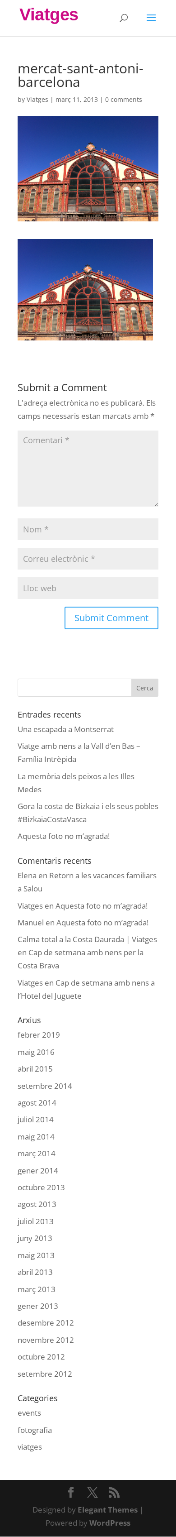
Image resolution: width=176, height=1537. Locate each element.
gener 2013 (38, 1306)
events (29, 1413)
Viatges (37, 99)
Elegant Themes (108, 1509)
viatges (30, 1446)
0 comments (123, 99)
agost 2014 (37, 1102)
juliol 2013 (36, 1221)
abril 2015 (35, 1068)
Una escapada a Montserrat (66, 729)
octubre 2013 (41, 1187)
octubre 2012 (41, 1356)
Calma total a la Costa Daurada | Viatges (87, 939)
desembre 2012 (46, 1322)
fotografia (35, 1430)
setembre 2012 (45, 1374)
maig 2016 (36, 1052)
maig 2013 (36, 1255)
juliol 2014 (36, 1119)
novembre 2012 (46, 1340)
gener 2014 (38, 1170)
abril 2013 (35, 1272)
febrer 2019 (39, 1034)
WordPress (109, 1523)
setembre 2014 (45, 1086)
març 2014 (37, 1153)
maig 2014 (36, 1136)
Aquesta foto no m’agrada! (64, 836)
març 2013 (37, 1289)
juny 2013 (35, 1238)
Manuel (31, 922)
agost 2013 (37, 1204)
